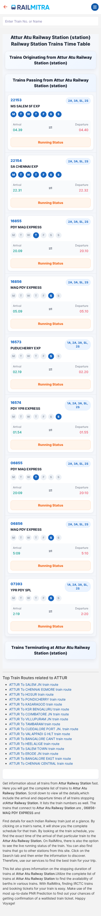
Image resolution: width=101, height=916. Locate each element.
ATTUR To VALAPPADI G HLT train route (39, 734)
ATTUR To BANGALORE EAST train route (40, 758)
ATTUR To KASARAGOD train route (35, 704)
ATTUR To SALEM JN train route (33, 684)
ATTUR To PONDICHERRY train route (37, 699)
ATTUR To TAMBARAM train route (34, 724)
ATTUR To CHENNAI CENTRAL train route (41, 763)
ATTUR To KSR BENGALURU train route (39, 709)
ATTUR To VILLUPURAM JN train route (38, 719)
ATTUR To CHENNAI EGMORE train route (40, 689)
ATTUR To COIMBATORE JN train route (39, 714)
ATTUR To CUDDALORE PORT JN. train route (43, 729)
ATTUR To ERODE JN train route (33, 754)
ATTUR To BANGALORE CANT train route (40, 739)
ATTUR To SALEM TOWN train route (36, 749)
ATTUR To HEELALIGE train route (34, 744)
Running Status (50, 142)
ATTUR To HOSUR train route (31, 694)
